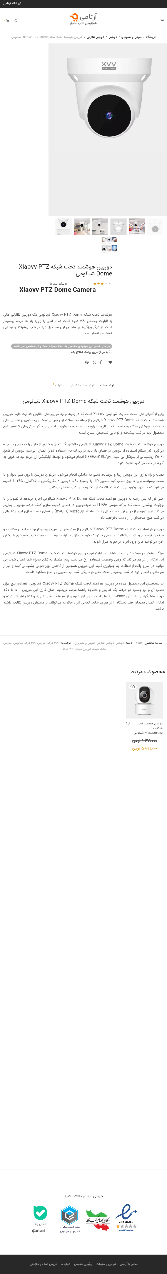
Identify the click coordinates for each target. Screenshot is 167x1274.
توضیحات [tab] (107, 386)
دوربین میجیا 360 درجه (76, 649)
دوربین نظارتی (95, 37)
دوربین (113, 37)
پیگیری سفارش (83, 1264)
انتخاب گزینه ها (155, 750)
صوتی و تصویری (131, 37)
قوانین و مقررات (106, 1264)
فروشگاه (151, 37)
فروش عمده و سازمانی (43, 1264)
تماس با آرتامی (129, 1264)
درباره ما (65, 1264)
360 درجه (53, 643)
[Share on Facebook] (101, 362)
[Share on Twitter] (94, 362)
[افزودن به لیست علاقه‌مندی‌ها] (108, 363)
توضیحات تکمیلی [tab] (82, 386)
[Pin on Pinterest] (87, 362)
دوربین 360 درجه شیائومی (29, 643)
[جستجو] (16, 21)
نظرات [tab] (58, 385)
